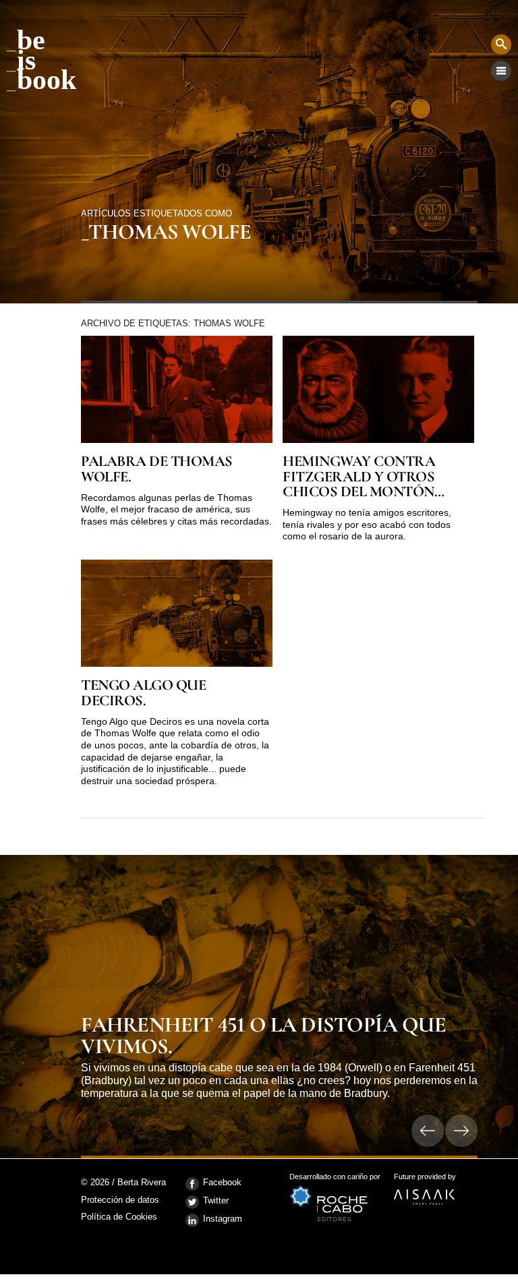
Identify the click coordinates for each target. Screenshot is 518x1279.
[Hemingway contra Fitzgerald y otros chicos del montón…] (378, 389)
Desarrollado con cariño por (334, 1180)
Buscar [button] (501, 44)
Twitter (216, 1200)
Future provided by (425, 1180)
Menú (501, 71)
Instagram (222, 1219)
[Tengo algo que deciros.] (176, 613)
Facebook (222, 1182)
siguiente (461, 1130)
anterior (427, 1130)
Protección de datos (120, 1200)
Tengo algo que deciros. (143, 693)
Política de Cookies (119, 1217)
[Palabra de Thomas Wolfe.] (176, 389)
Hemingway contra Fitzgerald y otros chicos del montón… (363, 476)
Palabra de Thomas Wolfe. (157, 469)
